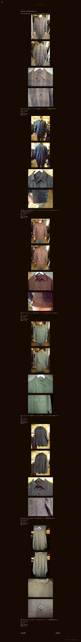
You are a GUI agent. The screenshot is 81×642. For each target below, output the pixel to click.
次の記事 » (58, 633)
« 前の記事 (23, 633)
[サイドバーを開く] (2, 2)
